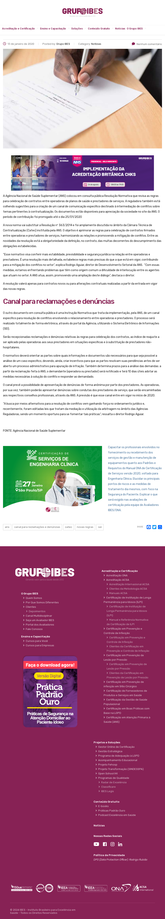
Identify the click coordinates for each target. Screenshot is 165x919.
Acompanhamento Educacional (117, 760)
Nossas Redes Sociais (108, 836)
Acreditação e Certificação (18, 28)
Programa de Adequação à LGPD (118, 755)
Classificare (108, 786)
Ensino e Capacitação (53, 28)
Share (140, 527)
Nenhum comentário (149, 44)
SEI (100, 526)
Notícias (120, 28)
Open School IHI (107, 773)
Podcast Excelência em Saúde (116, 815)
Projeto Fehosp (107, 764)
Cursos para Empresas (39, 645)
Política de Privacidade (109, 855)
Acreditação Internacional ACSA (128, 584)
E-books (103, 806)
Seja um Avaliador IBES (39, 620)
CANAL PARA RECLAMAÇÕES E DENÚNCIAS (37, 526)
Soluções (77, 28)
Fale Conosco (34, 629)
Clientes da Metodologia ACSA (127, 588)
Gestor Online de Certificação (116, 746)
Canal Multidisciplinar (38, 615)
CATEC (68, 526)
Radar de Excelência (113, 782)
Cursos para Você (36, 640)
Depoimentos (36, 611)
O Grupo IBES (135, 28)
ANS (7, 526)
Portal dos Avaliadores (39, 624)
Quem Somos (33, 597)
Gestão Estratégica (109, 751)
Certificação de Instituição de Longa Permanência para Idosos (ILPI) (127, 611)
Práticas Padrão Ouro (111, 810)
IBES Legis (107, 791)
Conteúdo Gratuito (99, 28)
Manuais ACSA (117, 593)
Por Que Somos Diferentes (42, 602)
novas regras (85, 526)
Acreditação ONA (116, 575)
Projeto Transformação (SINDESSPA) (120, 769)
